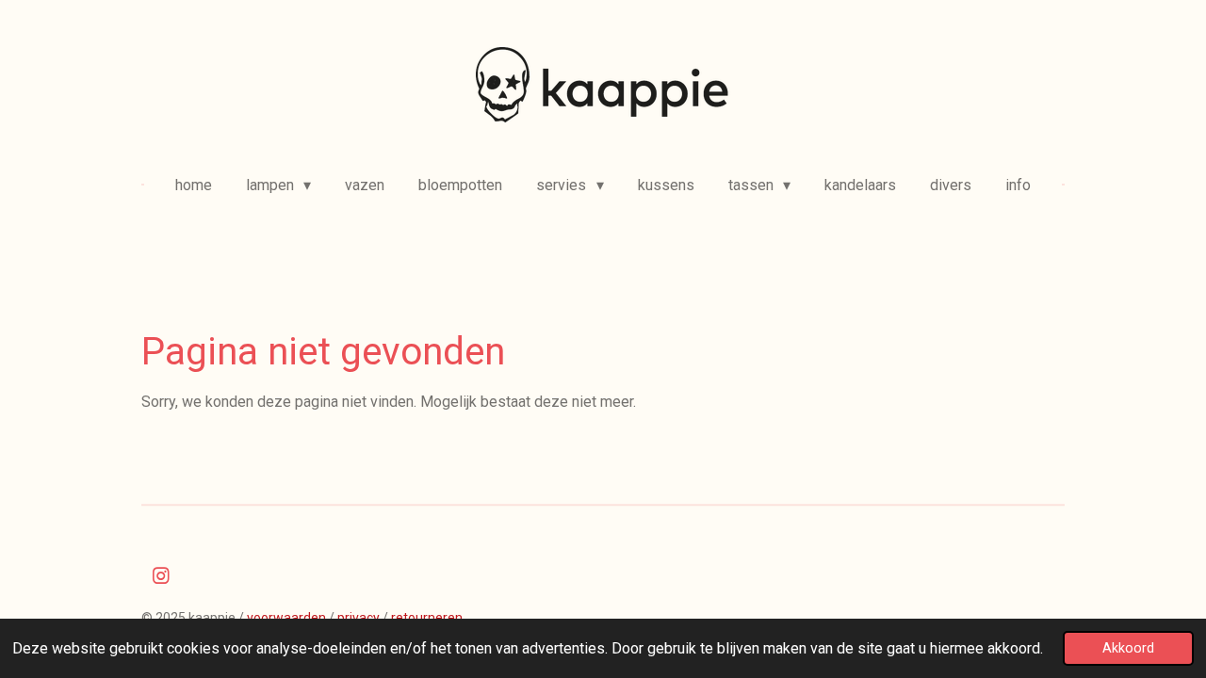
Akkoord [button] (1128, 648)
